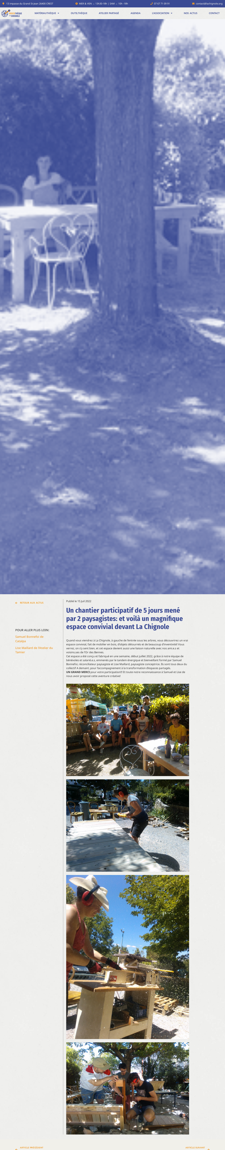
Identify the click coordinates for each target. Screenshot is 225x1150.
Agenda (136, 13)
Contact (214, 13)
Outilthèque (79, 13)
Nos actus (190, 13)
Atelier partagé (109, 13)
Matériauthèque (45, 13)
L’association (160, 13)
